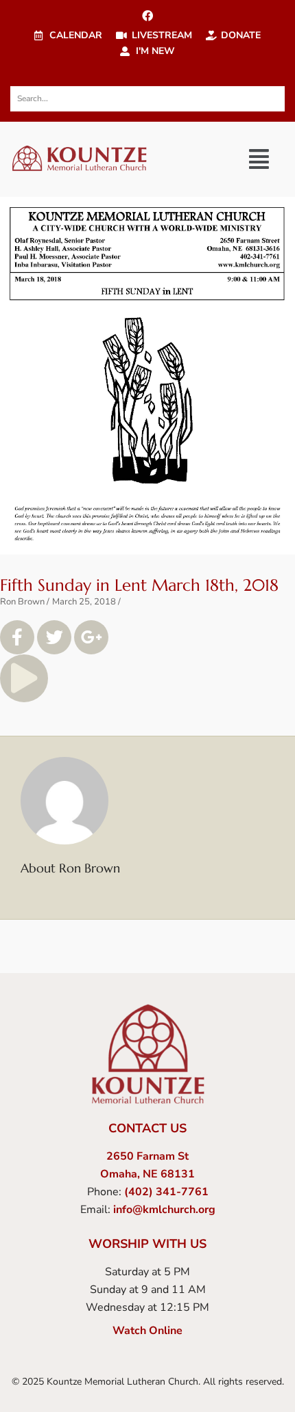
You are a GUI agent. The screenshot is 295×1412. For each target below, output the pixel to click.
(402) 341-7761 (166, 1191)
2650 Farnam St (147, 1156)
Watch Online (147, 1330)
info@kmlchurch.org (164, 1209)
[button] (259, 159)
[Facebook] (147, 15)
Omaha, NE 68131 (147, 1174)
